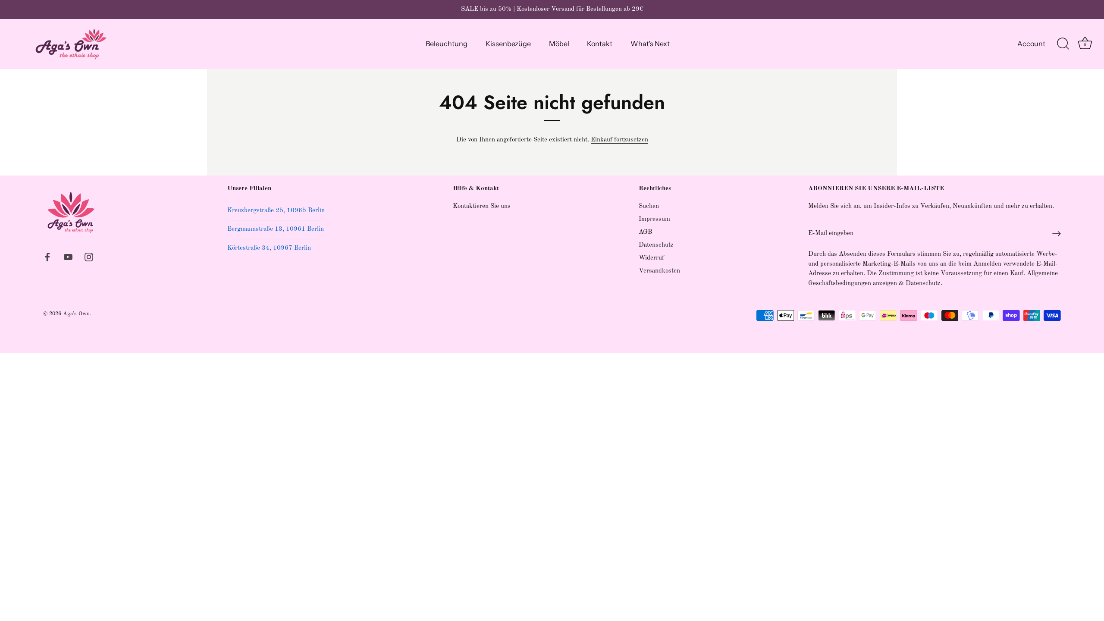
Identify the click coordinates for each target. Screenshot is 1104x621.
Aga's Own (76, 314)
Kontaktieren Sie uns (482, 206)
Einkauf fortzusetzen (619, 140)
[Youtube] (68, 257)
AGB (645, 232)
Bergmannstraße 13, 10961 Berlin (275, 229)
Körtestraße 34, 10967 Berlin (269, 248)
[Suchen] (1063, 43)
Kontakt (599, 43)
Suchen (649, 206)
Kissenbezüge (508, 43)
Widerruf (651, 258)
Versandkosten (659, 271)
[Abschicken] (1056, 233)
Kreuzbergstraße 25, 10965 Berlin (276, 210)
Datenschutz (656, 245)
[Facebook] (47, 257)
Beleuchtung (446, 43)
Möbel (559, 43)
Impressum (654, 219)
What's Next (650, 43)
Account (1031, 43)
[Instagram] (89, 257)
